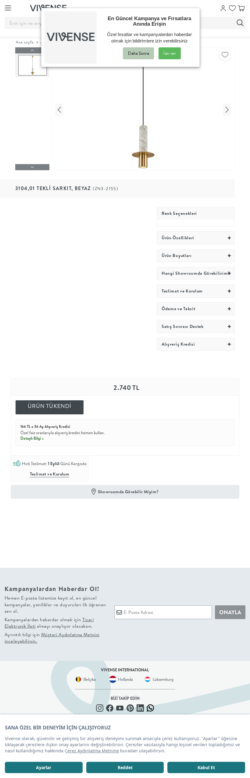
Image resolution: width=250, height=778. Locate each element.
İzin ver (169, 53)
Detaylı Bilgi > (32, 438)
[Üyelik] (223, 8)
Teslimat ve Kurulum (50, 474)
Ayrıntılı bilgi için (52, 637)
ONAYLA (230, 612)
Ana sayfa (25, 42)
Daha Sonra (138, 53)
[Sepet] (241, 8)
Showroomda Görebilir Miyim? (128, 492)
